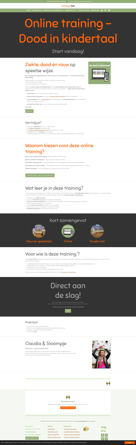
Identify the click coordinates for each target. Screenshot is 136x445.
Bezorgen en (51, 437)
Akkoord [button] (130, 442)
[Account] (102, 10)
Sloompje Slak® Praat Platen (57, 96)
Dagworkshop (46, 99)
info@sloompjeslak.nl (81, 421)
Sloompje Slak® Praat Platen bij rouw (39, 130)
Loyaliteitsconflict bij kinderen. (72, 431)
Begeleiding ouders (53, 431)
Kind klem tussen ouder (70, 429)
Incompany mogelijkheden (68, 272)
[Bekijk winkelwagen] (109, 10)
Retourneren (58, 437)
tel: (26, 434)
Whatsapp (38, 434)
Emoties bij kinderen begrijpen (72, 437)
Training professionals (53, 434)
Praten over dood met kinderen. (72, 434)
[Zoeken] (105, 10)
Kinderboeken (51, 429)
